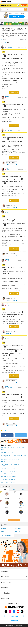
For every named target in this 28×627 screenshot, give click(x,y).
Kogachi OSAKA (21, 505)
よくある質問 (18, 528)
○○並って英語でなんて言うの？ (7, 452)
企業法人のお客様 (14, 616)
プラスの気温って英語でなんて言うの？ (9, 479)
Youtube (7, 333)
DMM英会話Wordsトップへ (7, 535)
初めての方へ (4, 528)
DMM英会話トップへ (19, 531)
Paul (7, 496)
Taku (7, 514)
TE (21, 514)
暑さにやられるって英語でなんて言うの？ (10, 476)
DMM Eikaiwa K (21, 496)
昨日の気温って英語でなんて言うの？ (9, 469)
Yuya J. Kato (7, 505)
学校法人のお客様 (14, 620)
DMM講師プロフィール (11, 164)
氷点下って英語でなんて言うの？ (8, 482)
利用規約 (3, 531)
